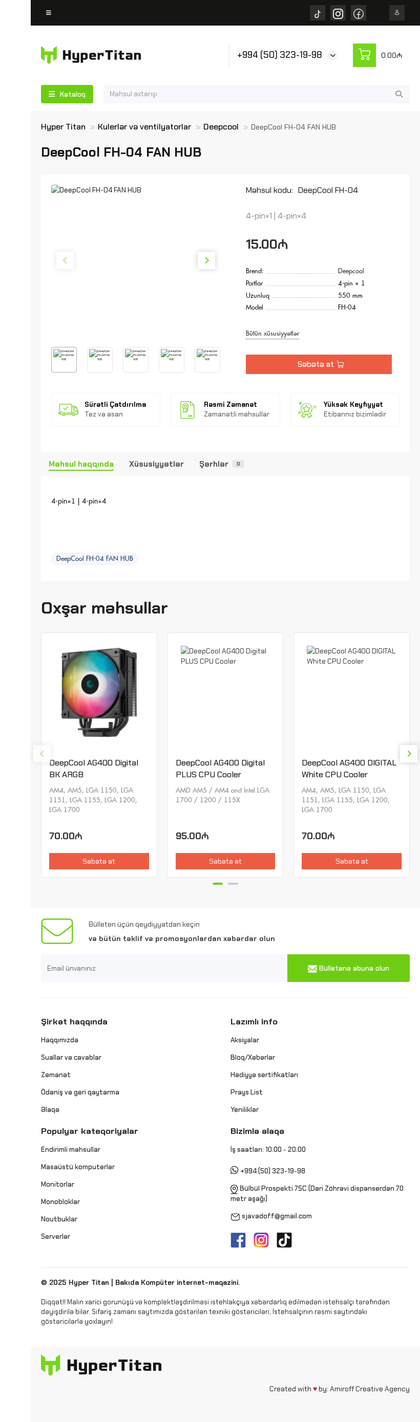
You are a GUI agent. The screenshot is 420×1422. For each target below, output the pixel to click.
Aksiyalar (244, 1040)
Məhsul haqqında (81, 464)
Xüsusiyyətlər (156, 464)
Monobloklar (60, 1201)
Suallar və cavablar (71, 1057)
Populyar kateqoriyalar (89, 1130)
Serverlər (55, 1236)
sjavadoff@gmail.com (277, 1216)
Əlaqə (50, 1109)
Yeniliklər (244, 1109)
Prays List (246, 1092)
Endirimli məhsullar (70, 1149)
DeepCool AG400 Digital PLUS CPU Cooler (220, 768)
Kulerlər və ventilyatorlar (144, 126)
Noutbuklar (59, 1219)
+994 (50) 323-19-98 (279, 54)
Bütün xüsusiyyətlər (272, 333)
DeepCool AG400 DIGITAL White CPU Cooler (349, 768)
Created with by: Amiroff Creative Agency (339, 1388)
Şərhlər (219, 464)
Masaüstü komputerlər (78, 1167)
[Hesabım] (397, 12)
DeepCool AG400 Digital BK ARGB (93, 768)
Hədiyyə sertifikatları (264, 1074)
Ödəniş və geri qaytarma (80, 1092)
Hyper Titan (63, 126)
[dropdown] (48, 12)
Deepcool (221, 126)
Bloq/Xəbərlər (252, 1057)
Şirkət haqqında (74, 1021)
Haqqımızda (59, 1040)
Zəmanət (56, 1074)
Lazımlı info (254, 1021)
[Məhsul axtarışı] (399, 94)
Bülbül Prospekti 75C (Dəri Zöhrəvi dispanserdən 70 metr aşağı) (317, 1194)
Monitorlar (57, 1184)
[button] (65, 260)
